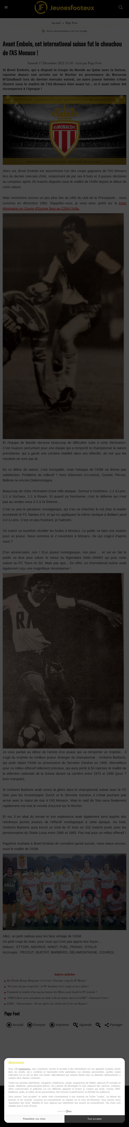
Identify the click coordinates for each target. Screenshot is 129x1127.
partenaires (24, 1069)
